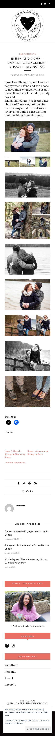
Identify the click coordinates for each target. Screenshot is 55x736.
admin (29, 491)
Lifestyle (10, 684)
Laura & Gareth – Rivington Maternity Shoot (15, 454)
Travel (9, 678)
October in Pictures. (15, 462)
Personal (10, 671)
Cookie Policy (20, 723)
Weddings (11, 665)
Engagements (27, 54)
